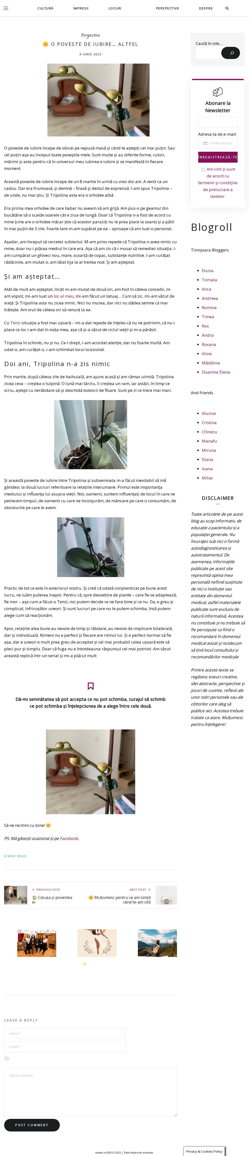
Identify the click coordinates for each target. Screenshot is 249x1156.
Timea (208, 316)
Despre (206, 8)
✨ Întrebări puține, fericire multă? (98, 966)
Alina (207, 353)
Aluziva (209, 413)
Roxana (209, 344)
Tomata (209, 280)
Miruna (209, 450)
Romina (209, 307)
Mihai (207, 478)
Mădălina (211, 363)
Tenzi (15, 323)
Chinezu (209, 432)
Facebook (69, 838)
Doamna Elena (216, 372)
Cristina (209, 422)
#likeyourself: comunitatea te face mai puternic (38, 969)
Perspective (167, 8)
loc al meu (64, 296)
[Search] (230, 53)
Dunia (207, 270)
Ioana (207, 468)
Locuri (115, 8)
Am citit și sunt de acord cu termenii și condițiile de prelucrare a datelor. (218, 182)
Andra (208, 335)
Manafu (209, 441)
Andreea (210, 298)
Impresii (81, 8)
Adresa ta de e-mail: (217, 134)
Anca (206, 289)
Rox (205, 326)
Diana (207, 459)
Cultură (45, 8)
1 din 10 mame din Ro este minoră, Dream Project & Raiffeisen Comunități (160, 971)
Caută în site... (209, 43)
